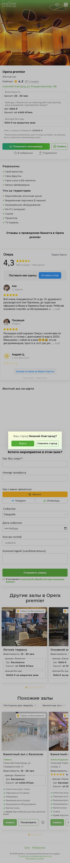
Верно (23, 443)
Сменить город (47, 443)
